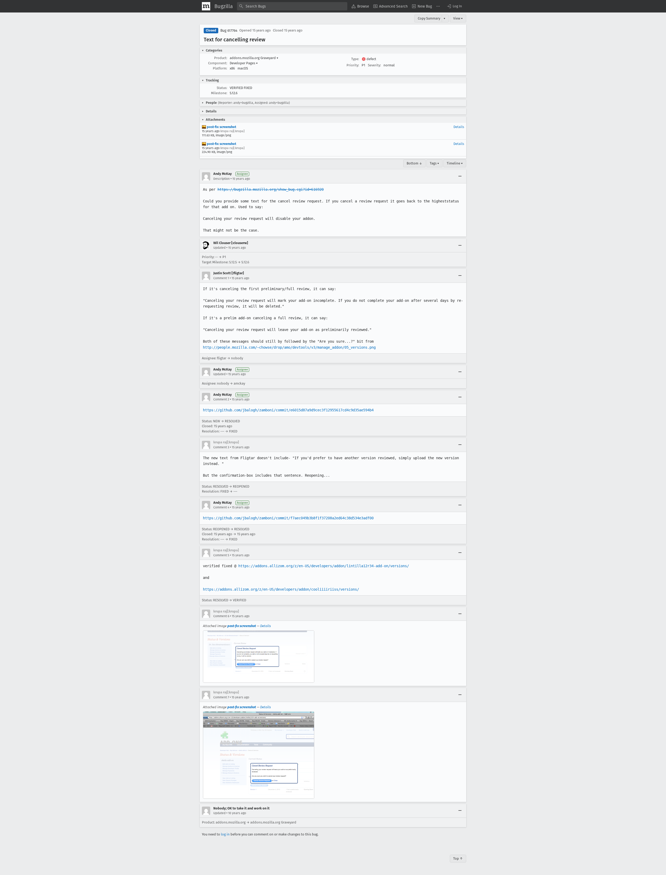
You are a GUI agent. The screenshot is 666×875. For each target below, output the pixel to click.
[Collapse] (460, 176)
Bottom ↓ (414, 163)
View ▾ (458, 18)
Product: (220, 58)
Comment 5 (221, 555)
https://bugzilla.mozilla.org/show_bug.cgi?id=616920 (270, 189)
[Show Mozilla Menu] (206, 6)
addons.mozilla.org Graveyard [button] (254, 58)
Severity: (374, 65)
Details (458, 127)
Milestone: (219, 93)
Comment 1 (221, 278)
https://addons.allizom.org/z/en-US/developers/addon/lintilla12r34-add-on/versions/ (323, 566)
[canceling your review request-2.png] (258, 755)
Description (221, 179)
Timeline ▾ (455, 163)
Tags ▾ (434, 163)
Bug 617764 (228, 30)
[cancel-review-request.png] (258, 656)
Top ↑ (458, 858)
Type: (355, 59)
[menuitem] (360, 6)
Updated (219, 248)
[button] (454, 6)
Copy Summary (429, 18)
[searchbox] (292, 6)
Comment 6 (221, 616)
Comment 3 (221, 447)
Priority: (353, 65)
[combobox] (292, 6)
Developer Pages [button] (244, 63)
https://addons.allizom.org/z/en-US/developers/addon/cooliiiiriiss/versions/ (281, 589)
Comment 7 (221, 697)
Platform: (220, 68)
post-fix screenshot (221, 127)
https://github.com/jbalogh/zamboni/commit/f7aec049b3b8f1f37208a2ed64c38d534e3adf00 (288, 518)
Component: (217, 63)
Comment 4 (221, 507)
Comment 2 (221, 399)
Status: (222, 88)
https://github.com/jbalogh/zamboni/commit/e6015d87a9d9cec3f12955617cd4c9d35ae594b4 (288, 410)
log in (225, 834)
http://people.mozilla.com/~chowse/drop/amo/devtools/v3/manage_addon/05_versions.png (289, 347)
